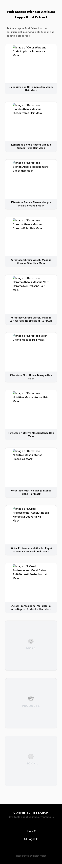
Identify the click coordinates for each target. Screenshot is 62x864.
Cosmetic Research (30, 812)
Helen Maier (39, 855)
